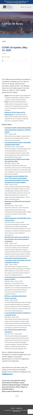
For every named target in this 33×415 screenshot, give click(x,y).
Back (4, 41)
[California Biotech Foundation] (7, 7)
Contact (13, 408)
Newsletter (12, 1)
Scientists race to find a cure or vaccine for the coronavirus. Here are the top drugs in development (17, 239)
